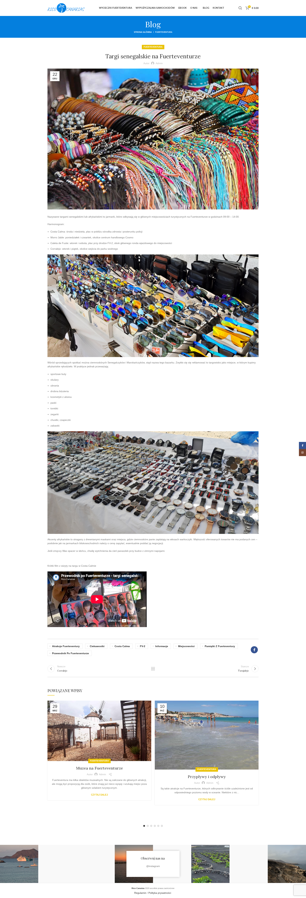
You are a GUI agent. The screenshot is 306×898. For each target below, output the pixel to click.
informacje (161, 646)
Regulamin (140, 892)
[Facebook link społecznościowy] (254, 649)
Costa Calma (122, 646)
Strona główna (143, 32)
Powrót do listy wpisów (153, 668)
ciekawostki (97, 646)
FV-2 (142, 646)
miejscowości (186, 646)
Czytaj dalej (99, 795)
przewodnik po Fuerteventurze (70, 653)
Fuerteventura (163, 32)
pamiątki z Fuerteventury (220, 646)
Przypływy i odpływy (207, 776)
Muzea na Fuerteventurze (99, 768)
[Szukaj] (240, 8)
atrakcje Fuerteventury (66, 646)
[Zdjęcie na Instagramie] (19, 864)
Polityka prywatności (160, 892)
